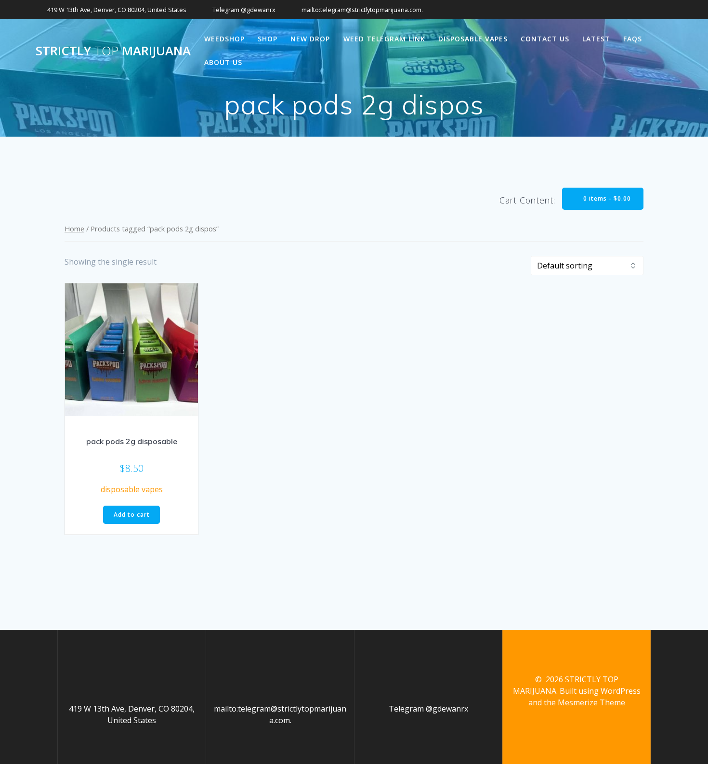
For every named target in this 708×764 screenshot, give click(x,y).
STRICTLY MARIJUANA (113, 51)
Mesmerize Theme (591, 702)
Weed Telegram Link (384, 38)
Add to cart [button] (132, 514)
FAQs (632, 38)
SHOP (267, 38)
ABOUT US (223, 62)
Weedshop (224, 38)
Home (74, 228)
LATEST (596, 38)
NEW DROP (310, 38)
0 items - (606, 198)
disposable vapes (473, 38)
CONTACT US (545, 38)
